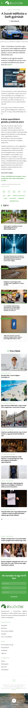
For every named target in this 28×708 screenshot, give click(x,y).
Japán (9, 195)
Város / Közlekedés (14, 9)
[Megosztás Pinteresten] (19, 191)
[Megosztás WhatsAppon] (14, 191)
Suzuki (5, 198)
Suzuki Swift (13, 198)
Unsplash (7, 186)
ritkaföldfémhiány (14, 201)
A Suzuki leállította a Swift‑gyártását (14, 15)
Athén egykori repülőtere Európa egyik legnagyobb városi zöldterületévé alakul (13, 227)
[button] (2, 3)
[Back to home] (14, 3)
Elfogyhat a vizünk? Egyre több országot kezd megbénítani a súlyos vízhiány (14, 283)
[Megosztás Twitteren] (3, 191)
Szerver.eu (14, 689)
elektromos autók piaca (19, 195)
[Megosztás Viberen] (24, 191)
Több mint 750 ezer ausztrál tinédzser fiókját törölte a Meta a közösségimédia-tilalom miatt (13, 337)
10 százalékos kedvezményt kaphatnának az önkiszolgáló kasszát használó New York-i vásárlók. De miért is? (12, 308)
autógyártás (21, 198)
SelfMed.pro (18, 688)
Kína (4, 195)
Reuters (10, 64)
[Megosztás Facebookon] (9, 191)
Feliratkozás (14, 596)
